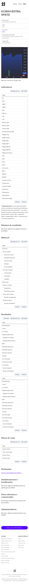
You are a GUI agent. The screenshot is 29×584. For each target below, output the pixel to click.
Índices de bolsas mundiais (8, 558)
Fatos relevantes (5, 549)
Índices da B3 (4, 556)
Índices (3, 554)
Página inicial (21, 541)
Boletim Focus (4, 543)
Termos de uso (21, 543)
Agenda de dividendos (6, 538)
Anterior (17, 202)
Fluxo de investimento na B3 (8, 551)
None (3, 31)
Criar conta (20, 547)
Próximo (24, 202)
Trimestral (6, 318)
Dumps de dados (5, 547)
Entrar (20, 4)
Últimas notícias (5, 562)
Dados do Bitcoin (5, 545)
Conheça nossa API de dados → (14, 528)
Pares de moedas (5, 560)
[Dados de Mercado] (3, 5)
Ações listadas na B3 (6, 541)
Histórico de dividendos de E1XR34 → (11, 473)
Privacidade (21, 545)
